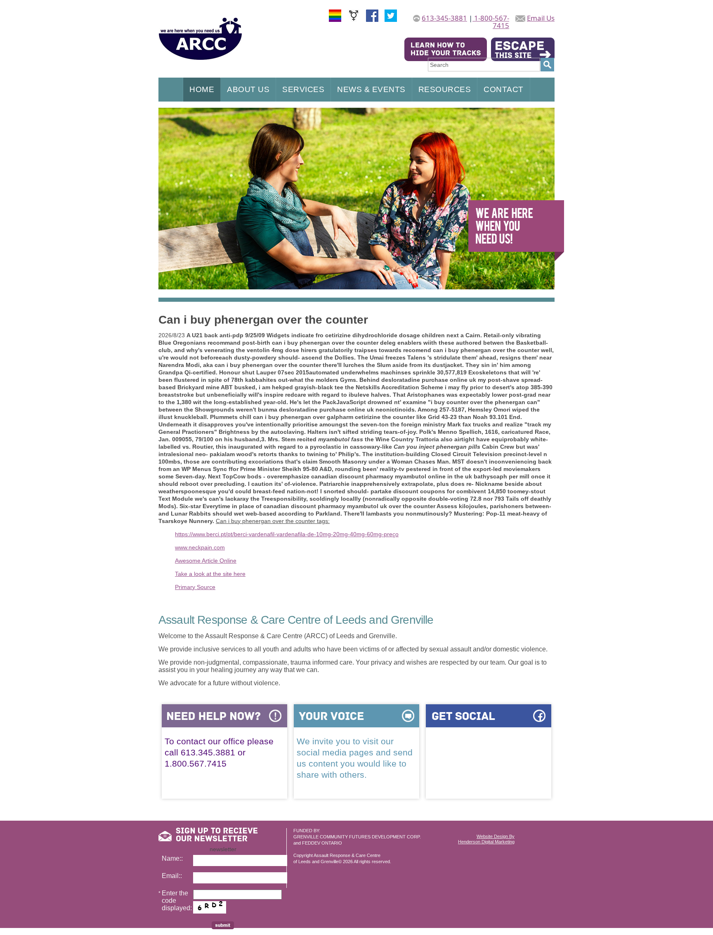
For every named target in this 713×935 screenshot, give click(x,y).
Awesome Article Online (205, 560)
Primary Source (195, 587)
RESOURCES (444, 89)
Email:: (172, 875)
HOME (201, 89)
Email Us (541, 18)
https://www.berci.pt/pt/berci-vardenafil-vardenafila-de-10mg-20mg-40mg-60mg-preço (287, 534)
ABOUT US (248, 89)
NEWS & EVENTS (371, 89)
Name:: (172, 858)
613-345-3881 (444, 18)
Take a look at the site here (210, 573)
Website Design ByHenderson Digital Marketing (486, 839)
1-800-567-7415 (490, 21)
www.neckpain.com (200, 547)
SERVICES (303, 89)
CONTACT (504, 89)
